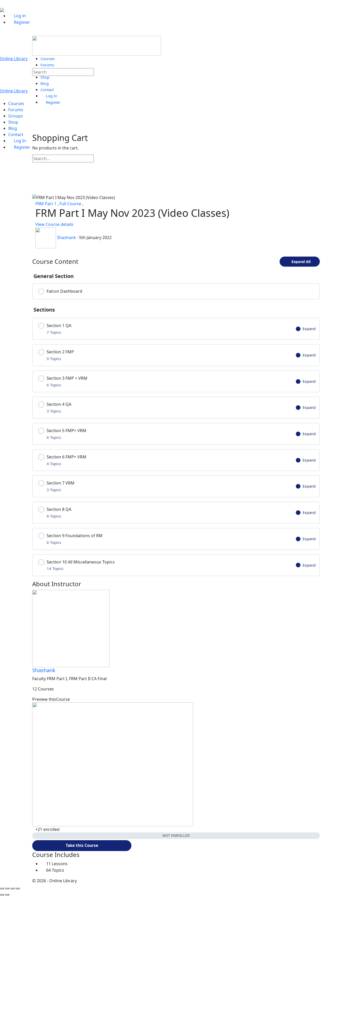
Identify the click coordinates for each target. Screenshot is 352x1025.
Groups (15, 116)
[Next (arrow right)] (7, 894)
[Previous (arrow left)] (2, 894)
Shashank (43, 670)
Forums (15, 110)
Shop (13, 122)
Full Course (71, 203)
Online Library (14, 58)
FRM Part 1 (46, 203)
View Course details (54, 224)
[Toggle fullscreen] (7, 888)
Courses (16, 103)
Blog (12, 128)
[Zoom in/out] (2, 888)
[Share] (12, 888)
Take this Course (82, 845)
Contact (15, 134)
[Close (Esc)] (17, 888)
